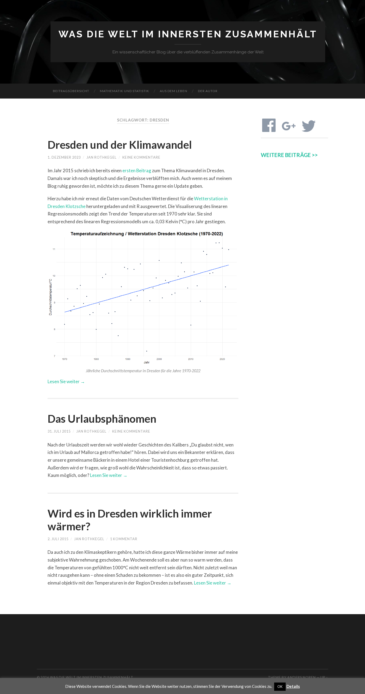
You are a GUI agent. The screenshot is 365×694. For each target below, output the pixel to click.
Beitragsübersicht (71, 91)
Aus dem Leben (173, 91)
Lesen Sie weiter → (66, 381)
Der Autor (208, 91)
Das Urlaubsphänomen (102, 418)
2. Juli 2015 (58, 539)
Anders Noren (301, 678)
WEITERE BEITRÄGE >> (289, 155)
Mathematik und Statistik (124, 91)
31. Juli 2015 (59, 431)
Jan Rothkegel (102, 157)
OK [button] (279, 686)
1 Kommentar (123, 539)
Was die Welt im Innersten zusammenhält (188, 34)
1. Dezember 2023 (64, 157)
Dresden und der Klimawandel (120, 144)
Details (293, 686)
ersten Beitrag (136, 170)
